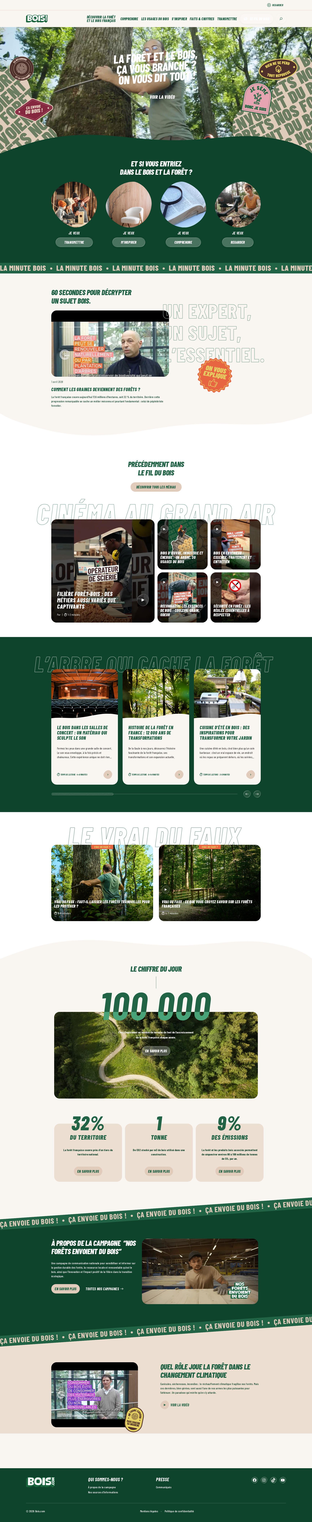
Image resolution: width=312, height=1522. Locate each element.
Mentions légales (149, 1511)
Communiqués (163, 1487)
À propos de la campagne (102, 1487)
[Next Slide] (257, 794)
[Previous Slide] (247, 794)
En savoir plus (156, 1051)
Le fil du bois (259, 19)
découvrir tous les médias (156, 487)
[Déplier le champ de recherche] (281, 19)
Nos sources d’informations (103, 1492)
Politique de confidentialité (179, 1511)
